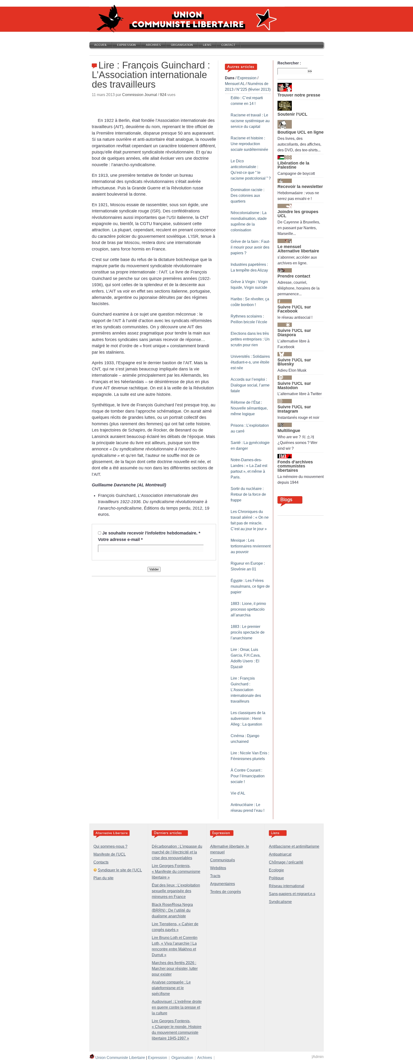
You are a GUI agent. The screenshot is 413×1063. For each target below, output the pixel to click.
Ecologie (276, 870)
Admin (318, 1057)
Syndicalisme (280, 902)
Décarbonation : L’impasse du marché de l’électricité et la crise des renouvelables (177, 852)
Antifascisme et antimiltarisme (294, 846)
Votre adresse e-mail (120, 539)
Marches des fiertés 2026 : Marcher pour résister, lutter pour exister (175, 968)
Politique (276, 878)
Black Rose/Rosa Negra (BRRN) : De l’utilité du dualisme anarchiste (172, 910)
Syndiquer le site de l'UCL (120, 870)
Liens (207, 45)
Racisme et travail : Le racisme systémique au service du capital (250, 121)
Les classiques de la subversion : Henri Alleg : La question (248, 718)
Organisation (182, 45)
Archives (153, 45)
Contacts (101, 862)
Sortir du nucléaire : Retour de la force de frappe (248, 494)
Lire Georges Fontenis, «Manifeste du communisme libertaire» (176, 871)
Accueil (100, 45)
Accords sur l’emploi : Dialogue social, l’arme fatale (250, 385)
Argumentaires (222, 884)
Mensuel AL (235, 84)
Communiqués (222, 860)
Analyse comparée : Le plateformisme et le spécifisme (171, 988)
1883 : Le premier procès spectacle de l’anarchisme (248, 632)
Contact (228, 45)
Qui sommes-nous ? (110, 846)
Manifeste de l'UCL (109, 854)
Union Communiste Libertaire (120, 1058)
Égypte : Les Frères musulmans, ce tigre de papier (250, 586)
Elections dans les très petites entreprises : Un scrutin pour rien (250, 339)
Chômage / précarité (286, 862)
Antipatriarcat (280, 854)
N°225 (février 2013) (253, 89)
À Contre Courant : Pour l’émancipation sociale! (248, 776)
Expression (126, 45)
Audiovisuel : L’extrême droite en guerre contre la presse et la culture (177, 1007)
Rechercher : (289, 63)
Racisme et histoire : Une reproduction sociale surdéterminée (249, 144)
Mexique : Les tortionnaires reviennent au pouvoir (251, 546)
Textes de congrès (225, 892)
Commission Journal (139, 95)
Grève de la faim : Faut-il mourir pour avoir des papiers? (250, 247)
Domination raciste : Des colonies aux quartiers (247, 195)
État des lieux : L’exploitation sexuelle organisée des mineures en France (176, 891)
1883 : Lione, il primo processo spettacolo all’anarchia (248, 609)
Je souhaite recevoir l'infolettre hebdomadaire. (151, 533)
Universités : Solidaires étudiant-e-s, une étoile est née (250, 362)
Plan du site (103, 878)
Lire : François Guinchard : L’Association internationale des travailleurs (246, 689)
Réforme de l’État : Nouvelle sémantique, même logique (249, 408)
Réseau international (286, 886)
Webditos (218, 868)
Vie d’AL (238, 793)
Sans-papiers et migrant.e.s (292, 894)
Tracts (215, 876)
